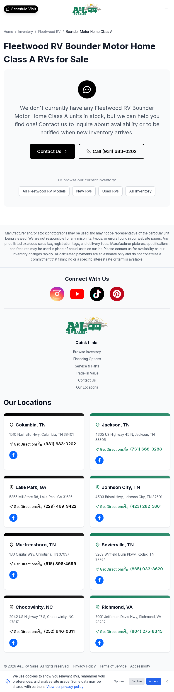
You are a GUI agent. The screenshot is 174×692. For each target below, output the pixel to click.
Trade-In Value (87, 373)
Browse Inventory (87, 352)
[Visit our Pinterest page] (117, 294)
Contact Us (49, 151)
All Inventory (140, 191)
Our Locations (87, 387)
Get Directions (26, 444)
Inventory (25, 32)
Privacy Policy (84, 666)
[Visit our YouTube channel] (77, 294)
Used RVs (110, 191)
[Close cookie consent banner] (167, 681)
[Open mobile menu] (166, 9)
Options (119, 681)
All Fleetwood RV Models (44, 191)
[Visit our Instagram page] (57, 294)
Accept (154, 681)
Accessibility (140, 666)
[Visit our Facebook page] (13, 455)
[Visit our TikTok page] (97, 294)
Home (8, 32)
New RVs (84, 191)
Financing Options (87, 359)
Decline (137, 681)
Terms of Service (113, 666)
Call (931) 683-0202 (115, 151)
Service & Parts (87, 366)
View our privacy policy (65, 687)
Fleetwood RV (49, 32)
